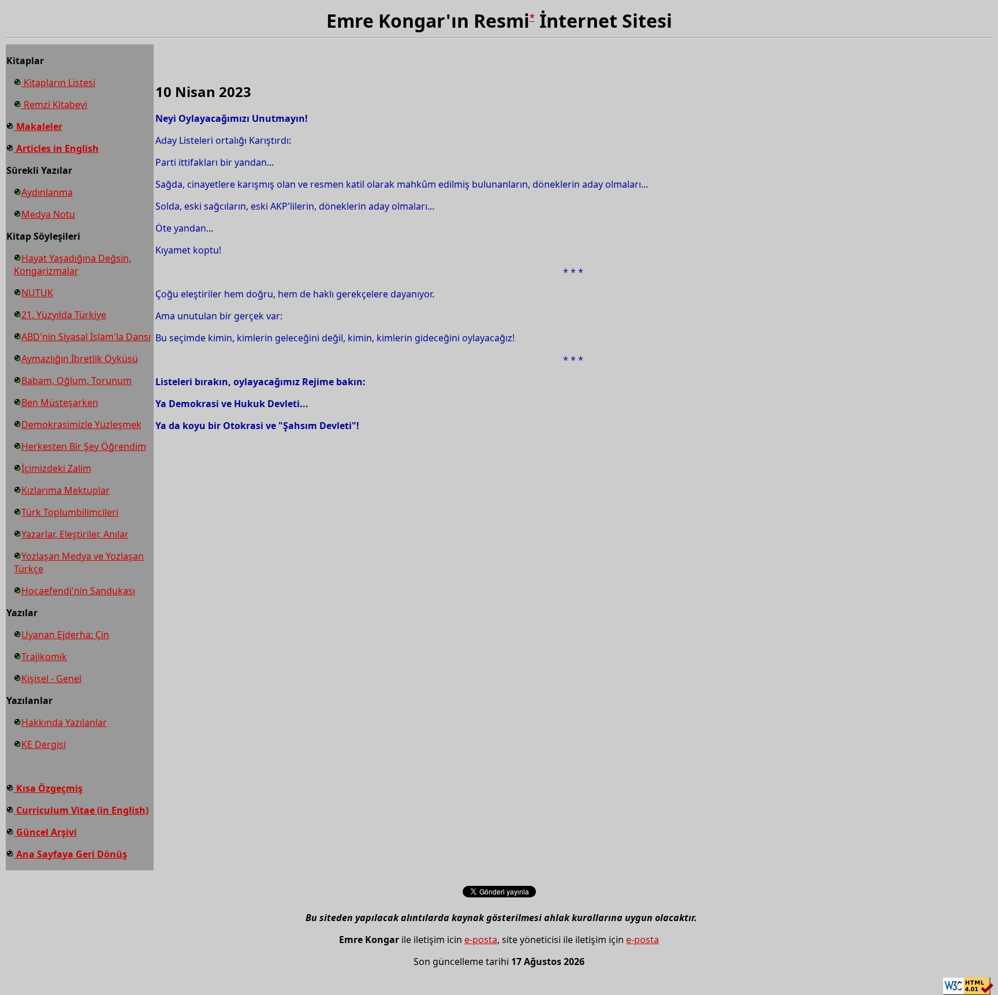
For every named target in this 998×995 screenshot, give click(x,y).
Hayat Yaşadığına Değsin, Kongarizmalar (72, 264)
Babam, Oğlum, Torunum (76, 380)
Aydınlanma (47, 192)
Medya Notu (48, 214)
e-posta (480, 939)
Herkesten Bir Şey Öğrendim (83, 446)
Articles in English (56, 148)
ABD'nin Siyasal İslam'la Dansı (86, 336)
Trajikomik (44, 656)
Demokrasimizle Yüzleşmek (81, 424)
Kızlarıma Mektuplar (65, 490)
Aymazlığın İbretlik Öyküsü (79, 358)
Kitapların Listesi (58, 82)
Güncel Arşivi (45, 832)
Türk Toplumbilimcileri (69, 512)
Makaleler (38, 126)
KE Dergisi (43, 744)
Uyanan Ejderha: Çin (65, 634)
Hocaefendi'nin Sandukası (78, 590)
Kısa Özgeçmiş (48, 788)
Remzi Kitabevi (54, 104)
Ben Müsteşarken (59, 402)
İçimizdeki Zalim (56, 468)
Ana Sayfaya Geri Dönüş (70, 854)
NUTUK (37, 292)
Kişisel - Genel (51, 678)
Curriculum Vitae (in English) (81, 810)
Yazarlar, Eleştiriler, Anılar (75, 534)
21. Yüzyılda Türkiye (63, 314)
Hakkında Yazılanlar (64, 722)
